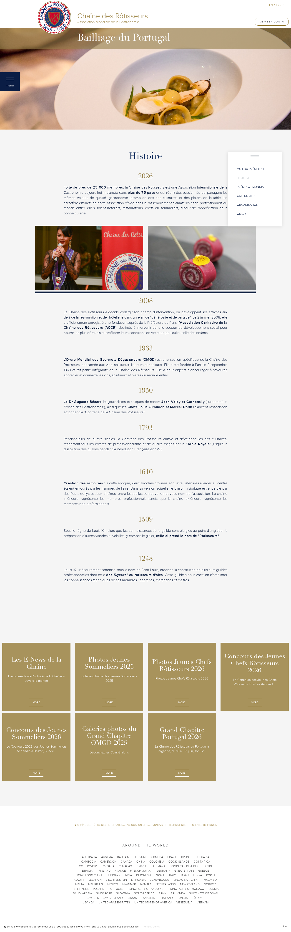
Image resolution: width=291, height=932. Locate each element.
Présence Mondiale (252, 187)
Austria (107, 857)
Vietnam (202, 902)
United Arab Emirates (114, 902)
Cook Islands (178, 861)
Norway (210, 884)
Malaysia (210, 880)
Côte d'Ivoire (88, 866)
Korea (210, 875)
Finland (104, 871)
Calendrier (246, 196)
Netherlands (166, 884)
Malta (79, 884)
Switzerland (113, 898)
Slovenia (123, 893)
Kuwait (79, 880)
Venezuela (184, 902)
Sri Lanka (178, 893)
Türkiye (197, 898)
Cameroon (108, 861)
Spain (162, 893)
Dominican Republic (184, 866)
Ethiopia (88, 871)
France (120, 871)
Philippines (81, 889)
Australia (89, 857)
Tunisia (182, 898)
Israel (160, 875)
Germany (163, 871)
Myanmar (129, 884)
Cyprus (142, 866)
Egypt (208, 866)
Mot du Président (250, 169)
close (284, 926)
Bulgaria (202, 857)
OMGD (241, 214)
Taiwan (132, 898)
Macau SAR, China (186, 880)
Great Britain (184, 871)
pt (284, 5)
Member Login (271, 21)
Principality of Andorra (146, 889)
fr (277, 5)
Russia (213, 889)
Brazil (172, 857)
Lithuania (138, 880)
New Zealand (190, 884)
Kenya (197, 875)
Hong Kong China (89, 875)
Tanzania (148, 898)
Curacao (125, 866)
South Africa (144, 893)
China (140, 861)
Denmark (158, 866)
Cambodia (88, 861)
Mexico (112, 884)
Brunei (186, 857)
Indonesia (143, 875)
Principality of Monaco (186, 889)
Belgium (139, 857)
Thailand (166, 898)
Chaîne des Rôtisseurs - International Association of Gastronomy (120, 825)
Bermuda (156, 857)
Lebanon (95, 880)
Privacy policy (151, 926)
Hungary (113, 875)
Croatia (108, 866)
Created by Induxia (204, 825)
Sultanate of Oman (203, 893)
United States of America (153, 902)
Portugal (116, 889)
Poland (98, 889)
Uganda (88, 902)
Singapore (104, 893)
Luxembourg (159, 880)
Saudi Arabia (82, 893)
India (128, 875)
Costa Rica (202, 861)
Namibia (145, 884)
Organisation (247, 205)
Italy (172, 875)
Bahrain (123, 857)
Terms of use (177, 825)
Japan (184, 875)
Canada (126, 861)
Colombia (156, 861)
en (271, 5)
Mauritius (95, 884)
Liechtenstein (116, 880)
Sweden (93, 898)
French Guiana (141, 871)
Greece (203, 871)
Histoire (243, 178)
